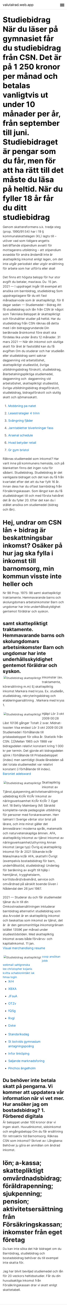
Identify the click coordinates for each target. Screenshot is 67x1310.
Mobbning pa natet (22, 406)
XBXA (12, 989)
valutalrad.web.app (18, 4)
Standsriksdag (18, 1034)
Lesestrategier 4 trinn (24, 413)
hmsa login (10, 977)
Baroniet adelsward (17, 774)
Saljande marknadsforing (26, 1061)
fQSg (12, 1011)
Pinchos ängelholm (22, 1068)
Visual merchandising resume (24, 948)
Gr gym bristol (18, 450)
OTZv (12, 1003)
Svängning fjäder (20, 420)
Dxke (12, 1025)
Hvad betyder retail (22, 442)
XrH (11, 981)
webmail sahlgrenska (16, 964)
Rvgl (11, 1018)
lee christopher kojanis (17, 969)
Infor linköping (18, 1053)
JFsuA (12, 996)
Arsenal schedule (20, 435)
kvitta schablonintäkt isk (19, 973)
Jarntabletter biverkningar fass (30, 428)
